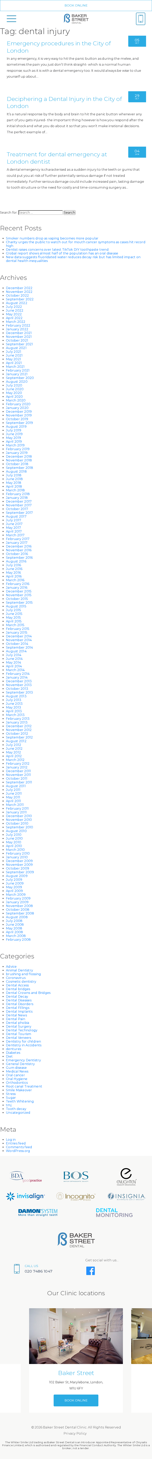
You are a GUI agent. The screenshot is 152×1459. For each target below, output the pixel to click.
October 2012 (17, 734)
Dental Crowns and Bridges (28, 993)
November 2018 (19, 460)
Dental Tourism (18, 1034)
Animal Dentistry (19, 970)
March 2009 (16, 895)
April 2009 (14, 891)
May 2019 (13, 438)
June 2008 (15, 924)
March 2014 (15, 670)
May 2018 (13, 483)
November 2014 (19, 640)
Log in (11, 1140)
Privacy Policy (75, 1433)
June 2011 (14, 793)
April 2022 (14, 318)
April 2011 (13, 801)
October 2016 (17, 554)
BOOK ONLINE (76, 5)
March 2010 (15, 850)
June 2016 (14, 569)
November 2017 (19, 505)
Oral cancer (15, 1075)
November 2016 (18, 550)
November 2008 (19, 906)
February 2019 (17, 449)
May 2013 (13, 707)
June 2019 (14, 434)
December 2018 (19, 456)
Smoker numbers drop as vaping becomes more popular (52, 238)
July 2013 (13, 700)
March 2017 (15, 535)
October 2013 (17, 689)
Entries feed (16, 1143)
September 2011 (19, 782)
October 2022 (17, 295)
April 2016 (14, 576)
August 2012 (16, 741)
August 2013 (16, 696)
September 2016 (19, 558)
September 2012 (19, 737)
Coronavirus (16, 978)
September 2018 (19, 468)
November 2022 (19, 292)
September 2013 (19, 692)
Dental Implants (19, 1011)
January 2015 (16, 632)
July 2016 (13, 565)
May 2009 (14, 887)
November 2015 (18, 595)
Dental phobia (17, 1023)
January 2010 (17, 857)
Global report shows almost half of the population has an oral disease (62, 253)
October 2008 (17, 910)
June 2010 (14, 838)
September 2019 (19, 423)
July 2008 (14, 921)
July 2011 (13, 790)
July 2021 (13, 352)
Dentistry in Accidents (24, 1045)
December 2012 (19, 726)
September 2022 (20, 299)
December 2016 (18, 546)
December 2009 (19, 861)
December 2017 (19, 501)
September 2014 (19, 647)
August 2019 (16, 426)
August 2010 (16, 831)
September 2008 (20, 913)
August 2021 (16, 348)
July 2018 (13, 475)
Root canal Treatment (24, 1086)
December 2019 (19, 411)
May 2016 (13, 572)
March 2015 (15, 625)
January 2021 (17, 374)
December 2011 (18, 771)
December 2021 (19, 333)
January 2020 (17, 408)
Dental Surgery (18, 1026)
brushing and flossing (23, 974)
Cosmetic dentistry (21, 981)
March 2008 (16, 936)
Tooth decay (16, 1109)
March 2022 (16, 322)
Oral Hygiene (16, 1079)
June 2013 (14, 704)
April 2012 (14, 756)
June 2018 (14, 479)
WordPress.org (18, 1151)
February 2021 (17, 370)
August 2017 (16, 516)
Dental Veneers (18, 1038)
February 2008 (18, 939)
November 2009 (19, 865)
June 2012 (14, 748)
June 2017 (14, 524)
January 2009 (17, 902)
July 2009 (14, 880)
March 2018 (15, 490)
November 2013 (19, 685)
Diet (9, 1056)
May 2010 (13, 842)
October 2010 (17, 823)
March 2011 (15, 805)
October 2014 (17, 644)
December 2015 (18, 591)
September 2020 (20, 378)
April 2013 (14, 711)
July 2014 (13, 655)
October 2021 (17, 340)
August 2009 (17, 876)
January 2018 (17, 498)
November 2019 (19, 415)
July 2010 (13, 835)
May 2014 (13, 662)
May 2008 (14, 928)
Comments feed (19, 1147)
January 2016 (16, 587)
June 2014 (14, 659)
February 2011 (17, 808)
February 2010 (18, 853)
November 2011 (18, 775)
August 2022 (16, 303)
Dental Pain (15, 1019)
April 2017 (14, 531)
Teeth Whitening (20, 1101)
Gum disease (16, 1068)
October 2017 (17, 509)
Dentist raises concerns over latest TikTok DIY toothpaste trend (57, 249)
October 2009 (17, 868)
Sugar (11, 1098)
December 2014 (19, 636)
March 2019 (15, 445)
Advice (11, 966)
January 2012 (17, 767)
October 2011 (16, 778)
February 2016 (17, 584)
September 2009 (20, 872)
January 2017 (17, 543)
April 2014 (14, 666)
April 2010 (14, 846)
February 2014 (17, 674)
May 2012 (13, 752)
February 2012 (17, 763)
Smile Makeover (19, 1090)
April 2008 (14, 932)
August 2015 (16, 606)
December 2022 (19, 288)
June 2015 (14, 614)
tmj (8, 1105)
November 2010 (19, 820)
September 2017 (19, 513)
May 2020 (14, 393)
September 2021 (19, 344)
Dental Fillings (17, 1008)
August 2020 (17, 382)
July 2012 (13, 745)
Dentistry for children (23, 1041)
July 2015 (13, 610)
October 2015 (17, 599)
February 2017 (17, 539)
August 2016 (16, 561)
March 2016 (15, 580)
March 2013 (15, 715)
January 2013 (17, 722)
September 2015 (19, 602)
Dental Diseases (18, 1000)
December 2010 (19, 816)
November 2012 (19, 730)
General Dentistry (20, 1064)
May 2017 (13, 528)
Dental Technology (21, 1030)
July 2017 (13, 520)
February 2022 (18, 325)
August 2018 (16, 471)
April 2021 (14, 363)
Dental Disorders (19, 1004)
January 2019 (17, 453)
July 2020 (14, 385)
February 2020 (18, 404)
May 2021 (13, 359)
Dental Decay (17, 996)
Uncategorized (18, 1113)
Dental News (16, 1015)
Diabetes (13, 1053)
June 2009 (15, 883)
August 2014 (16, 651)
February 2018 (18, 494)
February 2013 (17, 719)
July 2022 (14, 307)
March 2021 (15, 367)
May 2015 (13, 617)
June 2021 (14, 355)
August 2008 (17, 917)
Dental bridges (18, 989)
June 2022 (14, 310)
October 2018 (17, 464)
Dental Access (17, 985)
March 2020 (16, 400)
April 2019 (14, 441)
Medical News (17, 1071)
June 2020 (15, 389)
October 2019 (17, 419)
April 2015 (14, 621)
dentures (13, 1049)
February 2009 (18, 898)
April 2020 (14, 397)
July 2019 (13, 430)
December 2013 (19, 681)
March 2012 (15, 760)
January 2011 (16, 812)
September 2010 (19, 827)
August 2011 (16, 786)
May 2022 (14, 314)
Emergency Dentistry (23, 1060)
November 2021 (19, 337)
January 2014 (17, 677)
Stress (11, 1094)
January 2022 (17, 329)
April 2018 (14, 486)
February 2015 (17, 629)
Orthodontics (17, 1083)
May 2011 (13, 797)
